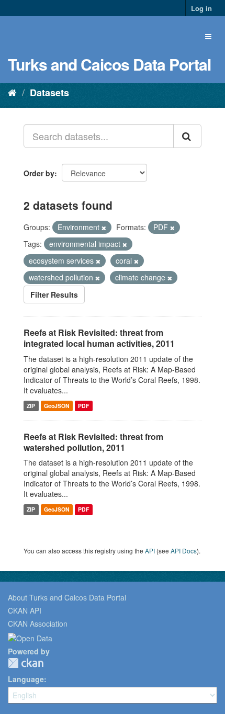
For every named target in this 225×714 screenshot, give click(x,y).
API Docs (184, 550)
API (150, 550)
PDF (83, 406)
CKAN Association (38, 623)
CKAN (25, 663)
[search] (187, 136)
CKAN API (24, 610)
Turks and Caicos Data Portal (109, 64)
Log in (201, 8)
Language (26, 679)
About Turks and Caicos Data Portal (67, 597)
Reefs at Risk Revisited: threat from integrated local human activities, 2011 (99, 337)
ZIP (31, 406)
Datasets (49, 92)
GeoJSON (57, 406)
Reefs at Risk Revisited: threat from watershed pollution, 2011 (93, 442)
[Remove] (104, 227)
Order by (39, 173)
